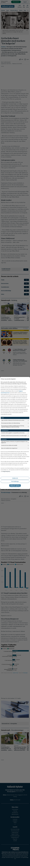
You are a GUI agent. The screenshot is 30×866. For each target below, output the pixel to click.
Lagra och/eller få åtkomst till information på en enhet (12, 420)
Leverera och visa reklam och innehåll (9, 445)
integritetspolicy (6, 471)
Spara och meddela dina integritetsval (9, 448)
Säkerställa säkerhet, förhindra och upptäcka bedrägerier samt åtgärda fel (14, 442)
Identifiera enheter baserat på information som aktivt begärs (14, 435)
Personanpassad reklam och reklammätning (10, 423)
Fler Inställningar (15, 481)
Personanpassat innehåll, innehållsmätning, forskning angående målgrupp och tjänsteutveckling (12, 426)
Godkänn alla (15, 478)
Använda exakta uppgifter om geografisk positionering (12, 432)
